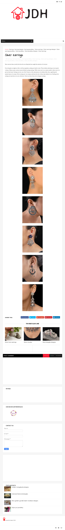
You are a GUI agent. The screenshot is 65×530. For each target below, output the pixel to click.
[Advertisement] (32, 25)
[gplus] (61, 1)
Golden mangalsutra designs (20, 487)
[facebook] (58, 528)
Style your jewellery (17, 507)
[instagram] (57, 1)
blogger (46, 355)
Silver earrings (39, 49)
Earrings (11, 49)
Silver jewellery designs (31, 51)
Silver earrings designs (49, 49)
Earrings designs (19, 49)
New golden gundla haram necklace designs (25, 501)
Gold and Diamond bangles (20, 494)
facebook (58, 355)
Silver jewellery (20, 51)
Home (6, 49)
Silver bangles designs (49, 342)
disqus (52, 355)
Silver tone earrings (10, 342)
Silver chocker (28, 342)
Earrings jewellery (29, 49)
